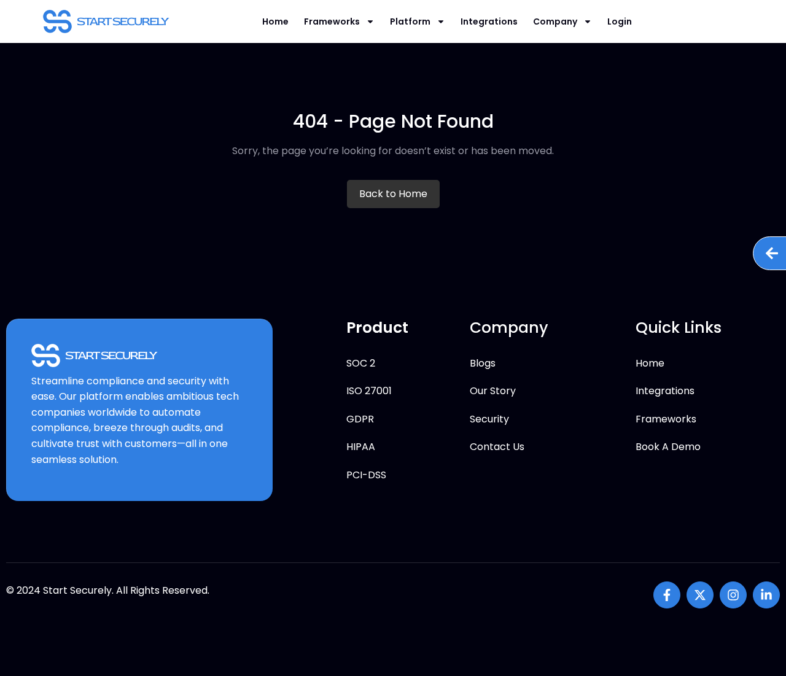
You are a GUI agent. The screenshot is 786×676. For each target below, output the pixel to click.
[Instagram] (733, 594)
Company (555, 21)
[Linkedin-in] (766, 594)
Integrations (489, 21)
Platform (410, 21)
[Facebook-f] (666, 594)
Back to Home (393, 194)
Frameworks (332, 21)
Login (619, 21)
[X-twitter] (700, 594)
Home (275, 21)
